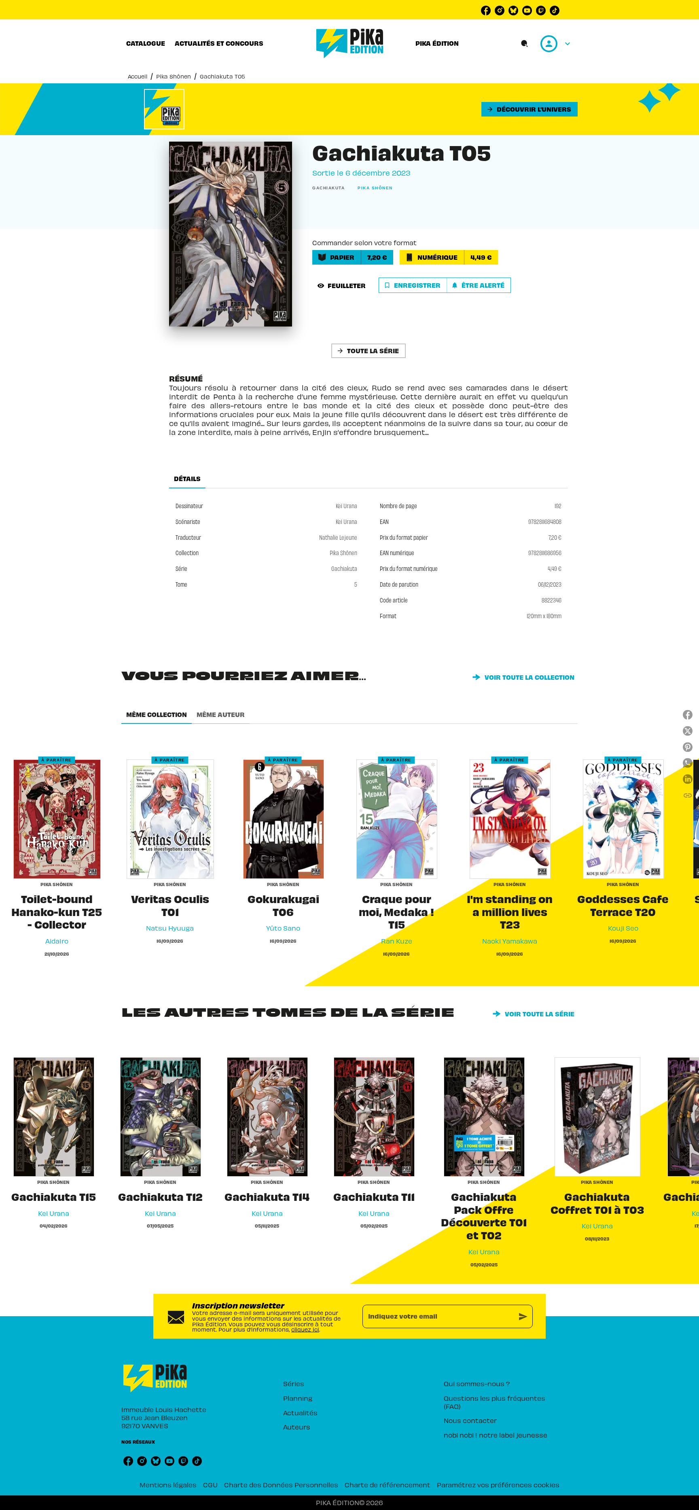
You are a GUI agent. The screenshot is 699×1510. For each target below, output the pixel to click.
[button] (529, 109)
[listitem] (486, 10)
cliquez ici (305, 1329)
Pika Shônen (173, 76)
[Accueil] (350, 43)
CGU (210, 1484)
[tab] (145, 43)
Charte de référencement (387, 1484)
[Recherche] (525, 44)
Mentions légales (168, 1484)
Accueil (137, 76)
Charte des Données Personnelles (281, 1484)
